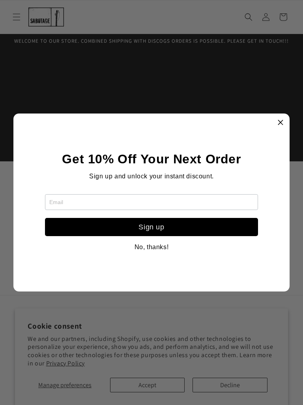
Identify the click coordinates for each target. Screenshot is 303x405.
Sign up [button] (151, 227)
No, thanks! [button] (152, 247)
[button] (280, 122)
